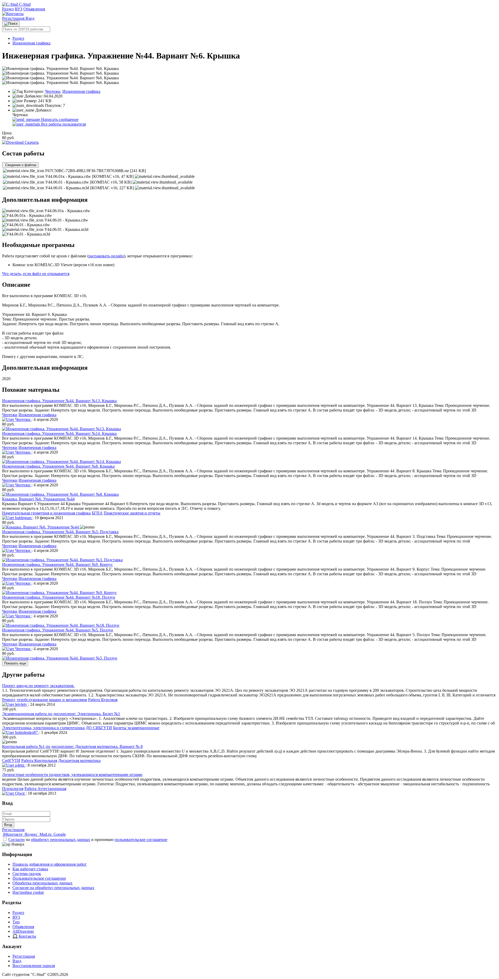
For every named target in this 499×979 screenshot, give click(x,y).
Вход (29, 18)
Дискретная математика (79, 760)
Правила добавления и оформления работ (49, 864)
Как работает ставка (30, 869)
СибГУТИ (11, 760)
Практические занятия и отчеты (132, 513)
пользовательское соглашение (141, 839)
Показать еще (15, 663)
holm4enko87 (26, 732)
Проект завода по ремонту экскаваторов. (38, 685)
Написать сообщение (59, 119)
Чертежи (52, 91)
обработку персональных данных (60, 839)
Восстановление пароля (33, 965)
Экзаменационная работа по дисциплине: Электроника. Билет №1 (61, 714)
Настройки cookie (28, 892)
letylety (21, 704)
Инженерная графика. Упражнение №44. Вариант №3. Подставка (60, 532)
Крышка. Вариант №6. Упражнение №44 (38, 499)
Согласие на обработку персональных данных (53, 887)
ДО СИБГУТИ (99, 728)
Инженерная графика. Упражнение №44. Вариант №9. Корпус (57, 564)
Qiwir (20, 793)
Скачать (31, 142)
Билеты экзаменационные (136, 728)
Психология (12, 788)
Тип (16, 922)
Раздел (8, 9)
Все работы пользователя (63, 124)
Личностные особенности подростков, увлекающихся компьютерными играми (72, 774)
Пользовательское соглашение (39, 878)
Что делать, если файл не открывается (35, 273)
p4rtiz (19, 765)
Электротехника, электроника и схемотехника (43, 728)
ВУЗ (18, 9)
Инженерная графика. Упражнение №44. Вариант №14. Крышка (59, 433)
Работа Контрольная (39, 760)
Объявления (34, 9)
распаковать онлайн (106, 256)
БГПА (97, 513)
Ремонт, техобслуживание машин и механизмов (44, 699)
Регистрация (13, 18)
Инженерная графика (31, 43)
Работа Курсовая (102, 699)
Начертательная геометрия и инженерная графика (46, 513)
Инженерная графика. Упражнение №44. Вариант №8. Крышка (58, 466)
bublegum (23, 517)
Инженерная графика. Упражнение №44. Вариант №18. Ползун (58, 597)
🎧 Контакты (24, 936)
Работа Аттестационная (45, 788)
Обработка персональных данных (42, 883)
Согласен (16, 839)
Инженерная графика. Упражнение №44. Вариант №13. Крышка (59, 401)
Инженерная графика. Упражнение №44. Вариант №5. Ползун (57, 630)
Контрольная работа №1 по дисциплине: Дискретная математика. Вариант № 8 (72, 746)
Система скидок (26, 873)
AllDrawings (23, 931)
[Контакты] (13, 13)
